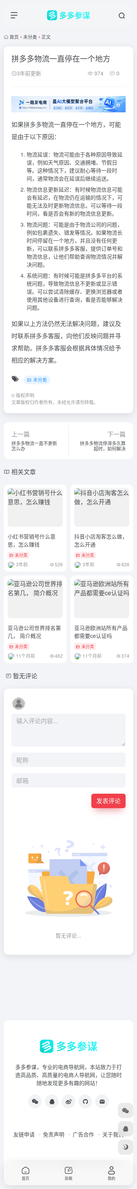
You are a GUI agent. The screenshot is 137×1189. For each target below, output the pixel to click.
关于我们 (113, 1134)
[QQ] (52, 1101)
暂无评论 (25, 675)
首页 (14, 37)
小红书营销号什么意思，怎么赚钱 (32, 540)
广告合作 (83, 1134)
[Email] (102, 1101)
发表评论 (108, 800)
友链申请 (24, 1134)
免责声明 (53, 1134)
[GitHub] (85, 1101)
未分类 (30, 37)
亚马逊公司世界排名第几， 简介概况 (34, 631)
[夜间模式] (125, 1147)
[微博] (68, 1101)
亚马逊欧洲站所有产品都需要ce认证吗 (100, 631)
